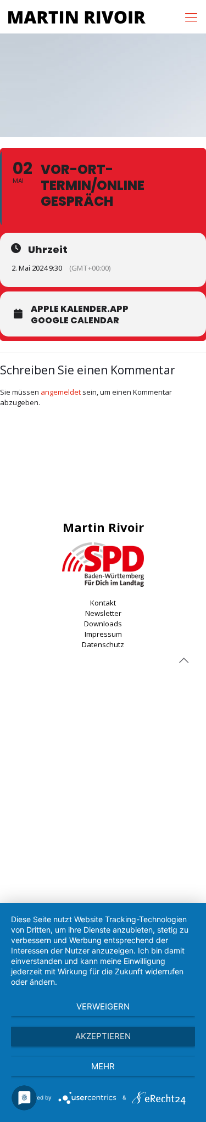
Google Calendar (75, 321)
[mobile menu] (191, 16)
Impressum (103, 634)
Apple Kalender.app (80, 309)
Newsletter (103, 613)
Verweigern (103, 1006)
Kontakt (103, 603)
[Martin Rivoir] (77, 16)
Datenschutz (103, 644)
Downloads (103, 624)
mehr (103, 1066)
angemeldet (61, 392)
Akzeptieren (103, 1036)
